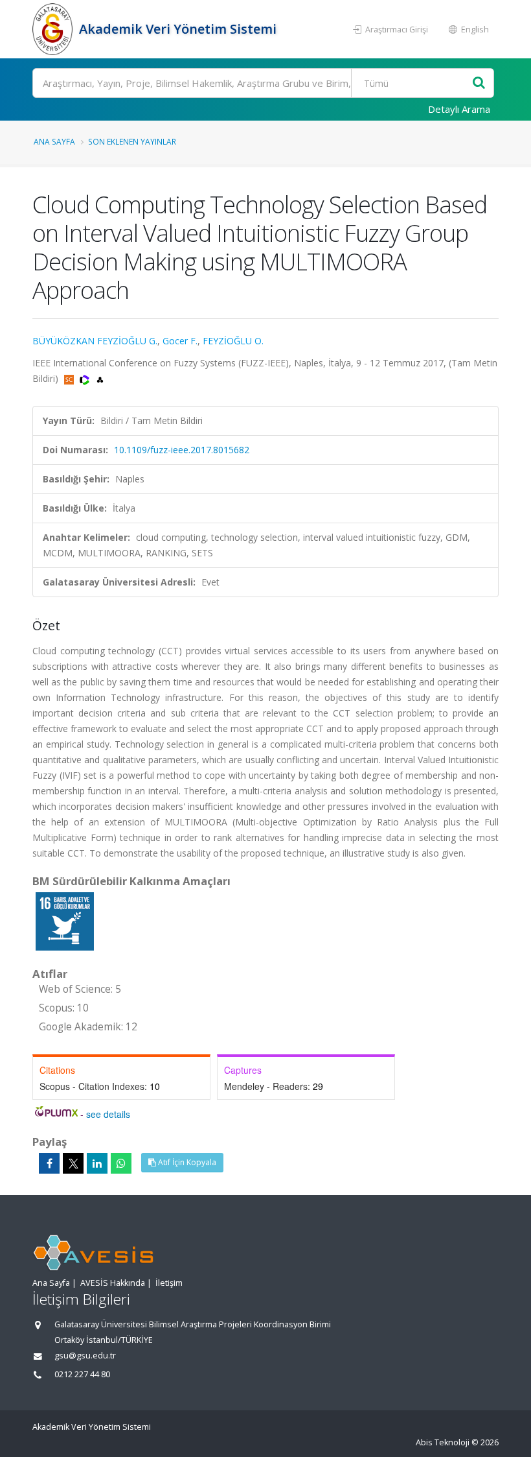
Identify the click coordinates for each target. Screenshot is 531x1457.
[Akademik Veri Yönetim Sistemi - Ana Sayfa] (54, 29)
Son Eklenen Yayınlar (132, 141)
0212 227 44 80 (82, 1374)
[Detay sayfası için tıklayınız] (64, 920)
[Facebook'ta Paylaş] (49, 1163)
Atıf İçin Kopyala (186, 1162)
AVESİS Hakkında (112, 1282)
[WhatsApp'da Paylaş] (121, 1163)
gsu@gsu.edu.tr (85, 1355)
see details (108, 1114)
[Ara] (478, 83)
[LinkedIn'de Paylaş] (97, 1163)
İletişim (169, 1282)
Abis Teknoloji (442, 1442)
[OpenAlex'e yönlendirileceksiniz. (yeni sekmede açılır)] (100, 378)
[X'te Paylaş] (73, 1163)
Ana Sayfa (54, 141)
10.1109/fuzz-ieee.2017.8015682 (181, 450)
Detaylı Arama (459, 108)
